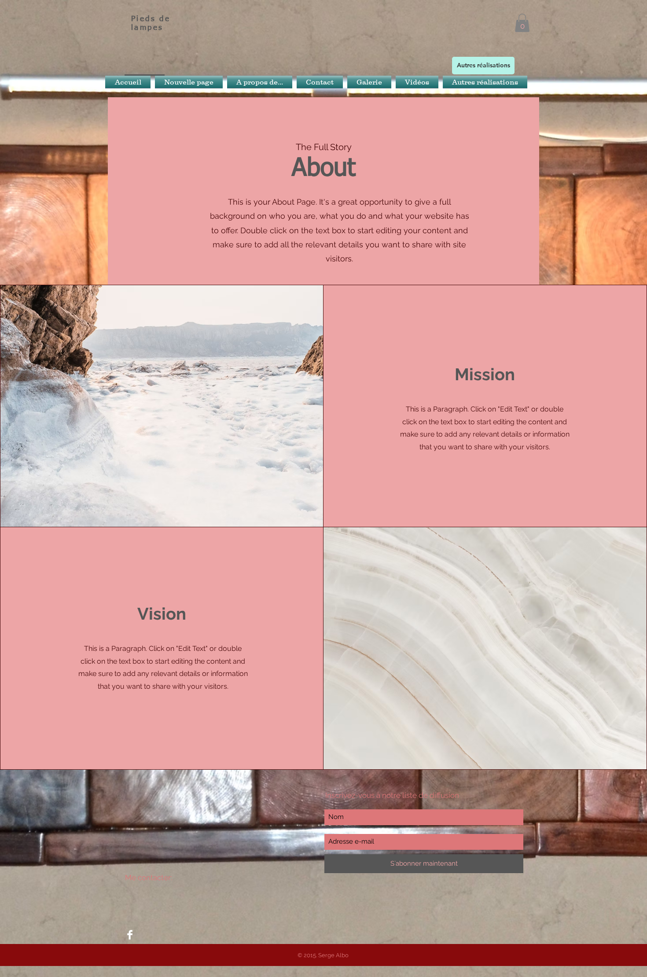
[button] (522, 23)
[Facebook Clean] (130, 935)
